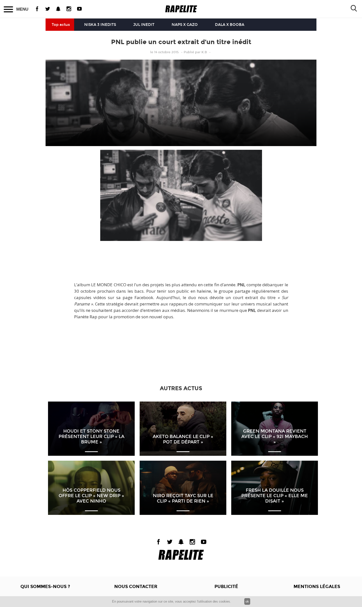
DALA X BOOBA (229, 24)
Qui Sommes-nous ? (45, 586)
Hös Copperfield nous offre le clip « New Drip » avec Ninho (91, 496)
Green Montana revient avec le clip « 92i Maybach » (274, 436)
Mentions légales (317, 586)
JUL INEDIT (143, 24)
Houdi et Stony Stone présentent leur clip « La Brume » (91, 436)
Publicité (226, 586)
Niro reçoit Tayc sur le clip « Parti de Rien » (183, 498)
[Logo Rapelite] (181, 9)
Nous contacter (135, 586)
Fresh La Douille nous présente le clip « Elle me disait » (274, 496)
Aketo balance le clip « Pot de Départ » (183, 439)
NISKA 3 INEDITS (100, 24)
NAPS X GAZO (185, 24)
